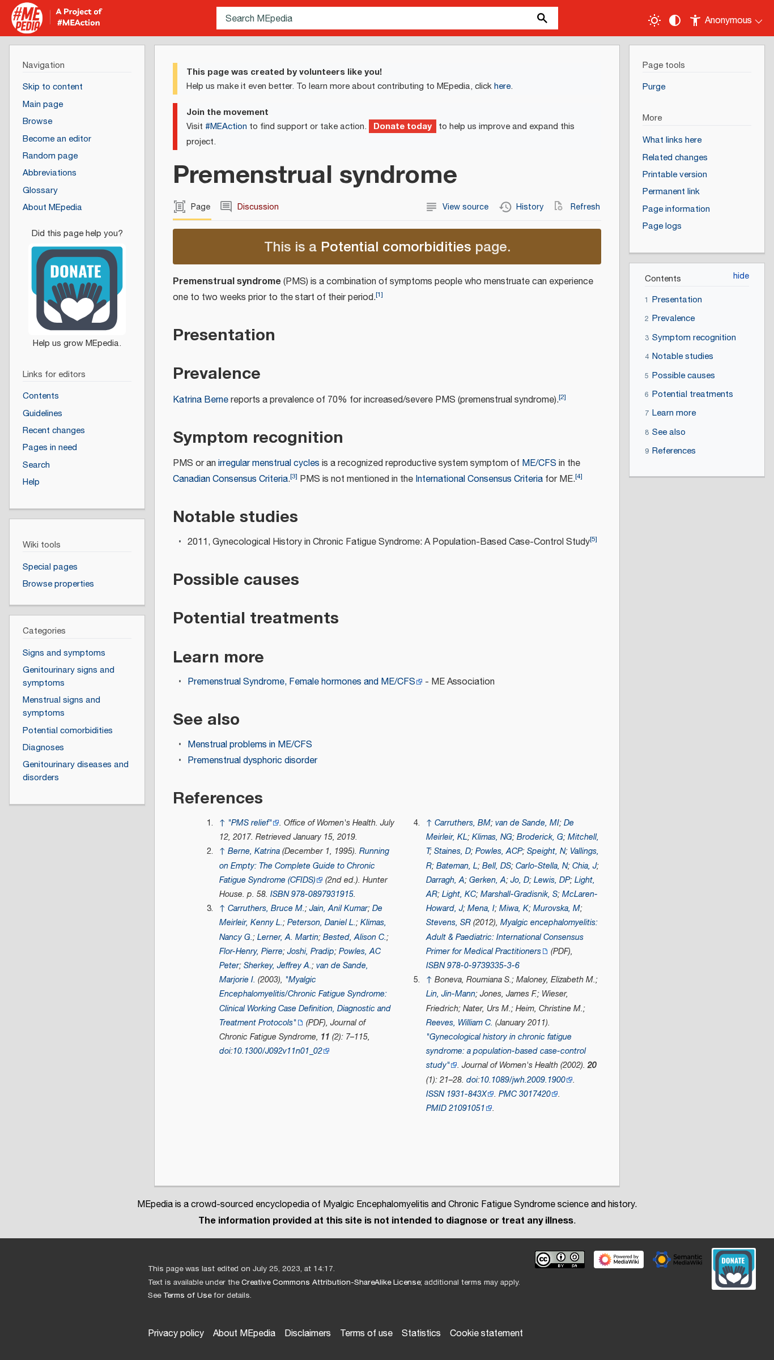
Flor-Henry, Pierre (251, 951)
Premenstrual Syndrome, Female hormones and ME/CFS (301, 682)
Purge (654, 86)
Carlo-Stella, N (542, 866)
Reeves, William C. (459, 1022)
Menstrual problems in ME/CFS (250, 745)
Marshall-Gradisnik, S (519, 894)
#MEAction (226, 126)
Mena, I (481, 908)
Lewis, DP (552, 880)
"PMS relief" (250, 822)
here (502, 86)
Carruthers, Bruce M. (266, 908)
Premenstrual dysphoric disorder (252, 761)
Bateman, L (457, 866)
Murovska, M (556, 908)
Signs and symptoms (64, 653)
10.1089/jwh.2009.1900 (522, 1080)
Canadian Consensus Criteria (230, 479)
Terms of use (366, 1334)
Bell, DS (496, 866)
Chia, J (584, 866)
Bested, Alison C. (354, 937)
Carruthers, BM (463, 822)
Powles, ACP (498, 851)
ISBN (279, 894)
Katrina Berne (200, 400)
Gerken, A (487, 880)
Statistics (421, 1334)
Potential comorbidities (396, 246)
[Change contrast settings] (675, 20)
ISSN (435, 1094)
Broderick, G (540, 837)
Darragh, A (445, 880)
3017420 (535, 1094)
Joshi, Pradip (310, 951)
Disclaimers (307, 1334)
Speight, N (546, 851)
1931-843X (466, 1094)
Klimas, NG (492, 837)
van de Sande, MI (527, 822)
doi (225, 1051)
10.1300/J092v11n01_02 (277, 1051)
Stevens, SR (448, 922)
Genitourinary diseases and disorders (76, 771)
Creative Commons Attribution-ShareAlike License (330, 1282)
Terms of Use (187, 1295)
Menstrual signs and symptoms (61, 707)
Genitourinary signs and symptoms (68, 677)
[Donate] (77, 283)
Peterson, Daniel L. (321, 922)
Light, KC (459, 894)
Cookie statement (486, 1334)
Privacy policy (176, 1334)
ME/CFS (539, 463)
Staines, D (452, 851)
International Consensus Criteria (479, 479)
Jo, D (520, 880)
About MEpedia (244, 1334)
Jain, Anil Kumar (338, 908)
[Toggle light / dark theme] (654, 20)
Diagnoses (43, 747)
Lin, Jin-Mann (450, 993)
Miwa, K (514, 908)
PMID (436, 1108)
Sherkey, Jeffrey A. (278, 965)
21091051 (467, 1108)
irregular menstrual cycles (269, 463)
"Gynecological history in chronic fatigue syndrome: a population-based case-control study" (506, 1051)
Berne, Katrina (254, 851)
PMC (508, 1094)
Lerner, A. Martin (287, 937)
